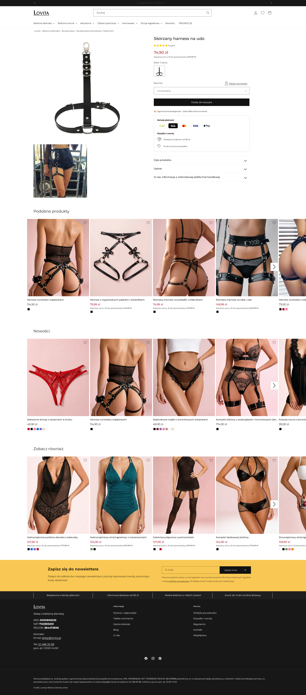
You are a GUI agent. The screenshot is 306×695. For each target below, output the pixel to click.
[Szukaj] (207, 12)
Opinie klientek (121, 624)
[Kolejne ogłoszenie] (271, 3)
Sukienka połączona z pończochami (173, 537)
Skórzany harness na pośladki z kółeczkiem (178, 299)
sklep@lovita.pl (51, 637)
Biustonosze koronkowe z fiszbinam (95, 31)
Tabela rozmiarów (238, 83)
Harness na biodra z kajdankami (45, 299)
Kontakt (197, 629)
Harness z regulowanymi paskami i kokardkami (117, 299)
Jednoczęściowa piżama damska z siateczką (52, 537)
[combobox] (152, 12)
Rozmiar (158, 83)
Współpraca (199, 635)
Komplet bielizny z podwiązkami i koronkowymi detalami (247, 419)
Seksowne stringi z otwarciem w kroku (49, 419)
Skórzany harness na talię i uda (233, 299)
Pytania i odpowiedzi (124, 612)
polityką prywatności (179, 581)
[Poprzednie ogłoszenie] (34, 3)
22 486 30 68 (46, 644)
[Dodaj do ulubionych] (85, 223)
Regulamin (199, 624)
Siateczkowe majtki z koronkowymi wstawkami (180, 419)
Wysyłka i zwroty (202, 618)
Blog (116, 629)
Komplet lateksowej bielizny (232, 537)
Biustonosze (68, 31)
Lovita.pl (43, 688)
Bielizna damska (51, 31)
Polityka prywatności (205, 612)
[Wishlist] (262, 12)
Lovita (37, 31)
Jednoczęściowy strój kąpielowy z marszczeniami (118, 537)
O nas (116, 635)
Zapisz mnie (230, 570)
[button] (44, 23)
